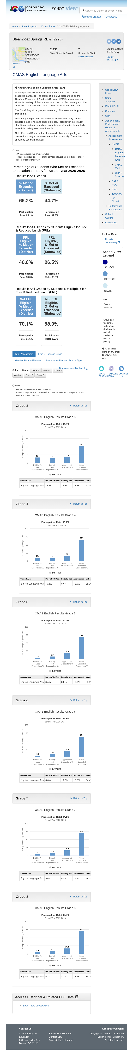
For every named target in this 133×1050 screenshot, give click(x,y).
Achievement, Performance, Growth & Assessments (112, 126)
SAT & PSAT (115, 182)
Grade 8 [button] (40, 375)
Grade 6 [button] (17, 375)
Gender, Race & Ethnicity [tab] (28, 360)
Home (15, 26)
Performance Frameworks (115, 207)
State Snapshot (29, 26)
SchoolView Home (111, 91)
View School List (85, 56)
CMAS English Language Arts (120, 154)
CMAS (115, 144)
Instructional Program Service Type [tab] (64, 360)
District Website (111, 58)
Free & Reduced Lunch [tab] (50, 353)
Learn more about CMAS (36, 1005)
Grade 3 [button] (35, 370)
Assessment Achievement (115, 137)
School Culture (109, 215)
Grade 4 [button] (46, 370)
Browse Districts (92, 16)
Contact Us (111, 16)
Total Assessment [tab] (24, 353)
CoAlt (115, 189)
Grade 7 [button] (29, 375)
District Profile (48, 26)
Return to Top (80, 405)
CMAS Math (118, 166)
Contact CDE (55, 1036)
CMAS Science (119, 174)
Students (110, 111)
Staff (107, 115)
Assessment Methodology (75, 368)
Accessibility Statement (61, 1040)
